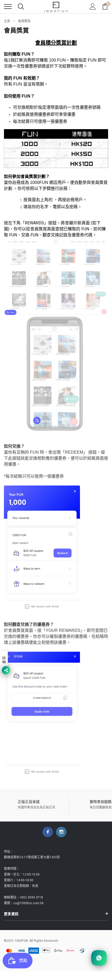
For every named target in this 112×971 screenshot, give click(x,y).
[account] (93, 6)
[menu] (8, 6)
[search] (21, 6)
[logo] (56, 6)
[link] (47, 832)
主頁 (7, 21)
